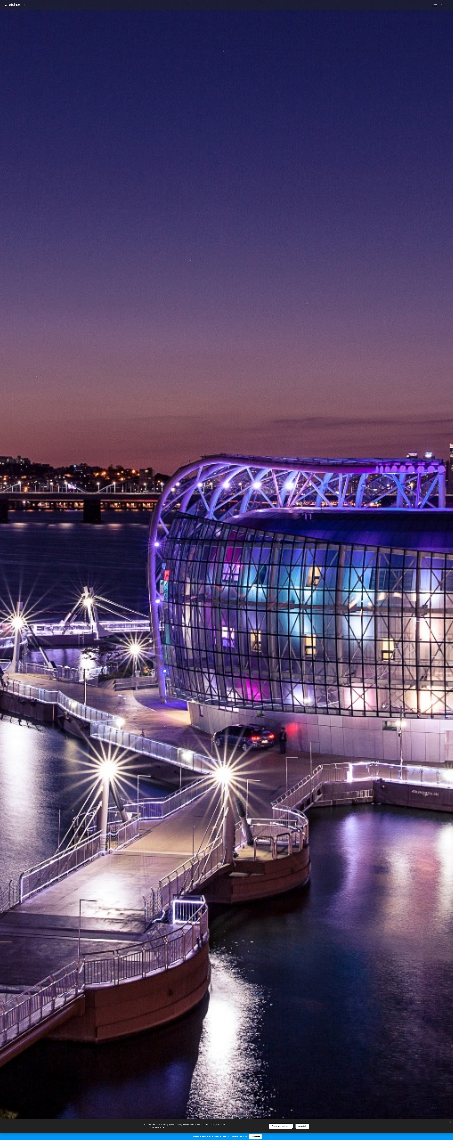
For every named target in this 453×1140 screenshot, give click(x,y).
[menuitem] (435, 5)
